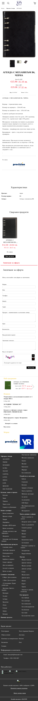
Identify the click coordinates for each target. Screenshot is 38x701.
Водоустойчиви (26, 553)
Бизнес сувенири (6, 510)
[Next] (32, 386)
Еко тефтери (25, 597)
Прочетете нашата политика (19, 688)
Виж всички (7, 427)
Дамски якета (26, 577)
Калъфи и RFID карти (9, 525)
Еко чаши (24, 612)
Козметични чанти (27, 539)
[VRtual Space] (27, 442)
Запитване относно (8, 340)
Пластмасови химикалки (29, 455)
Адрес (4, 307)
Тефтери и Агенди (10, 8)
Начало (2, 8)
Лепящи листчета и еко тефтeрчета (9, 532)
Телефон (4, 295)
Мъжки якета (26, 574)
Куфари (24, 530)
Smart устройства (27, 491)
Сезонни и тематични (7, 574)
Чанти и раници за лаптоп (27, 518)
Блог (20, 642)
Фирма (4, 284)
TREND (5, 462)
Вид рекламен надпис (8, 335)
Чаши (4, 498)
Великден (5, 593)
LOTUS (5, 477)
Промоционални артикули (9, 544)
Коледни (5, 614)
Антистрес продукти (9, 550)
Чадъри (5, 519)
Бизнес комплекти (8, 513)
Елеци (23, 571)
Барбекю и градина (8, 559)
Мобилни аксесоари (28, 494)
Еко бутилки (25, 609)
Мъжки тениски (26, 559)
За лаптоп (25, 497)
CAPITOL (5, 474)
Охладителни (26, 550)
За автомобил (26, 500)
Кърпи (23, 583)
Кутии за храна (7, 571)
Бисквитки (4, 642)
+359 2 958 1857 (14, 658)
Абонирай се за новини (11, 423)
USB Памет (25, 503)
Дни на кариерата (8, 565)
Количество (5, 329)
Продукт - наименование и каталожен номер (15, 312)
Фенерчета (6, 536)
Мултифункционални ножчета (27, 506)
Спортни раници (27, 527)
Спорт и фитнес (7, 562)
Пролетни (5, 602)
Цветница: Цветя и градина (8, 589)
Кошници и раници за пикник (28, 546)
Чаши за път (6, 504)
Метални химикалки (28, 458)
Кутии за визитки (8, 528)
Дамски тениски (26, 562)
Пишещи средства (6, 617)
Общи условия (5, 635)
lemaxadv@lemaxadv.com (15, 654)
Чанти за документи (28, 524)
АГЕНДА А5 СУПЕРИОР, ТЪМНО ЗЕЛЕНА (21, 383)
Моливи (24, 463)
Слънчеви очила (7, 547)
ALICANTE (6, 459)
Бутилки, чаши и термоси (9, 492)
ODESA (5, 480)
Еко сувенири (26, 600)
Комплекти (25, 466)
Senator (24, 461)
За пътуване (25, 542)
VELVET (5, 471)
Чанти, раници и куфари (28, 514)
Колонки (24, 485)
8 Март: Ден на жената (9, 577)
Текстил (22, 557)
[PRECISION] (11, 442)
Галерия (3, 646)
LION (4, 483)
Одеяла (24, 586)
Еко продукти (24, 595)
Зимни (5, 611)
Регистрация (5, 631)
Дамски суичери (26, 568)
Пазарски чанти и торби (29, 521)
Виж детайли (10, 256)
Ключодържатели (8, 553)
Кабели (24, 479)
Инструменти (26, 510)
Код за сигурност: (7, 352)
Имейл (4, 301)
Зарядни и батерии (27, 488)
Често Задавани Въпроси (26, 631)
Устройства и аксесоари (27, 476)
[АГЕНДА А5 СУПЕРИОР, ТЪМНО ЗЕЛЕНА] (8, 385)
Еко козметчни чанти (28, 615)
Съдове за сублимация (9, 507)
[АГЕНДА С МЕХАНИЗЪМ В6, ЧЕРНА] (19, 57)
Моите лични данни (20, 693)
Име (3, 290)
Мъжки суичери (26, 565)
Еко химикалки (26, 472)
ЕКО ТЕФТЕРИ (7, 489)
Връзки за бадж (7, 516)
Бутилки (5, 495)
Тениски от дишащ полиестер (27, 590)
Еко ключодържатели (28, 606)
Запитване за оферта (11, 263)
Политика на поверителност (9, 638)
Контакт (21, 638)
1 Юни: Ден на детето (9, 580)
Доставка (21, 635)
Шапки (24, 580)
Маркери (24, 469)
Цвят (3, 323)
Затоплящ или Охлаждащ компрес (10, 540)
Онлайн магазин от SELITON (19, 699)
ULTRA (5, 468)
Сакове (24, 536)
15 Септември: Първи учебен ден (9, 584)
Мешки (24, 533)
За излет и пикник (8, 568)
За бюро (5, 599)
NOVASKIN (19, 8)
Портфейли (6, 522)
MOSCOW (6, 486)
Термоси (5, 501)
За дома (5, 596)
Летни (4, 605)
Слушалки (25, 482)
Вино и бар (6, 556)
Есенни (5, 608)
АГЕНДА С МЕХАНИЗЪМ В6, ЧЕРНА (9, 241)
